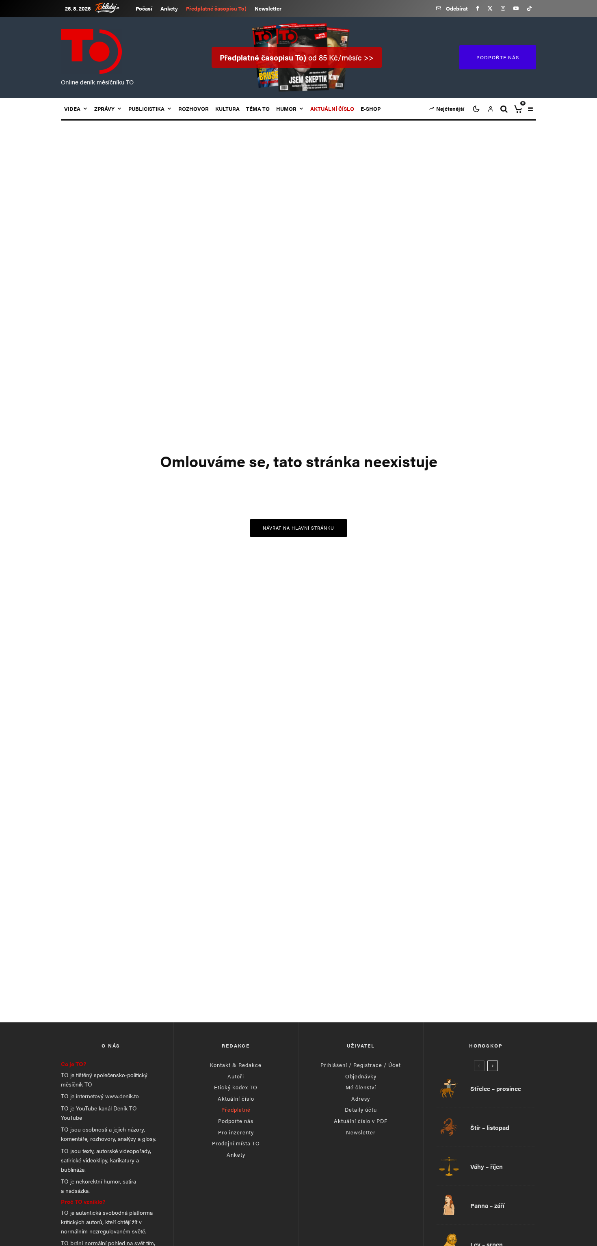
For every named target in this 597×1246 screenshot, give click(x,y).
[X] (490, 8)
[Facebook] (477, 8)
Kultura (227, 108)
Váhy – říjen (486, 1166)
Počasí (144, 8)
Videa (72, 108)
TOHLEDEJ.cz (113, 7)
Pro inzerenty (236, 1132)
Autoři (235, 1076)
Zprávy (104, 108)
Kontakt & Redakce (236, 1065)
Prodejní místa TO (236, 1143)
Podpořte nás (235, 1121)
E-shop (371, 108)
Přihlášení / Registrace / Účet (360, 1065)
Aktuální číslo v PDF (360, 1121)
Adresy (360, 1098)
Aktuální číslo (236, 1098)
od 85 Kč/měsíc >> (297, 57)
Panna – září (487, 1205)
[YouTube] (516, 8)
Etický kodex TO (235, 1087)
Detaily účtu (361, 1109)
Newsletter (268, 8)
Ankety (169, 8)
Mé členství (361, 1087)
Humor (286, 108)
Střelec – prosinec (495, 1088)
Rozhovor (193, 108)
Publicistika (146, 108)
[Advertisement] (298, 945)
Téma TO (258, 108)
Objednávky (360, 1076)
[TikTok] (529, 8)
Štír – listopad (489, 1127)
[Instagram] (503, 8)
